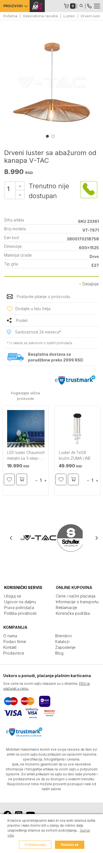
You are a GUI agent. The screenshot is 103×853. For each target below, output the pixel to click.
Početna (10, 16)
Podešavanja (35, 845)
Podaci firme (14, 641)
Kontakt (9, 647)
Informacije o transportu (77, 601)
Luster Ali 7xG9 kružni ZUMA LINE (75, 455)
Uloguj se (12, 596)
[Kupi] (21, 479)
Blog (59, 653)
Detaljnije (90, 284)
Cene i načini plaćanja (75, 596)
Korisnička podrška (73, 613)
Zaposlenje (65, 647)
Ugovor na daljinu (20, 601)
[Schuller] (67, 538)
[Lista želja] (9, 479)
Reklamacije (66, 607)
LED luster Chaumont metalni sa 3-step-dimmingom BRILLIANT (25, 456)
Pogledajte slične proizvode (25, 396)
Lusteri (69, 16)
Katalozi (62, 641)
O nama (10, 635)
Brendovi (63, 635)
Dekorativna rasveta (40, 16)
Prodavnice (13, 653)
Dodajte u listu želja (33, 308)
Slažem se (70, 845)
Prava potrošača (19, 607)
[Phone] (89, 5)
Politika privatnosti (20, 613)
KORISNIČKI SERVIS (23, 587)
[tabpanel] (51, 82)
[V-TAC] (36, 538)
